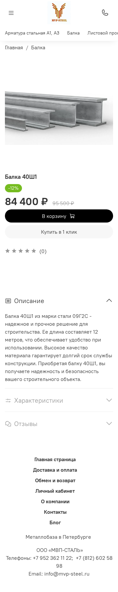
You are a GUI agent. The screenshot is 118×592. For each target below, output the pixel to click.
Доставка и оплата (55, 469)
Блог (55, 522)
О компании (55, 501)
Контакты (55, 512)
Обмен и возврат (55, 480)
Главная (14, 47)
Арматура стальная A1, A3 (32, 33)
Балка (73, 33)
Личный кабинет (55, 490)
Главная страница (55, 459)
